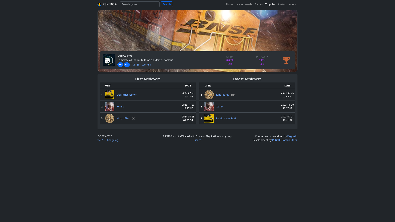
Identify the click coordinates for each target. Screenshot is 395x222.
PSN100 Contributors (284, 140)
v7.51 (101, 140)
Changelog (112, 140)
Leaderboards (244, 4)
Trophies (270, 4)
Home (229, 4)
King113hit (123, 118)
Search (167, 4)
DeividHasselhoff (127, 94)
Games (259, 4)
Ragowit (292, 136)
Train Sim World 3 (140, 64)
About (292, 4)
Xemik (120, 106)
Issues (197, 140)
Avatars (282, 4)
